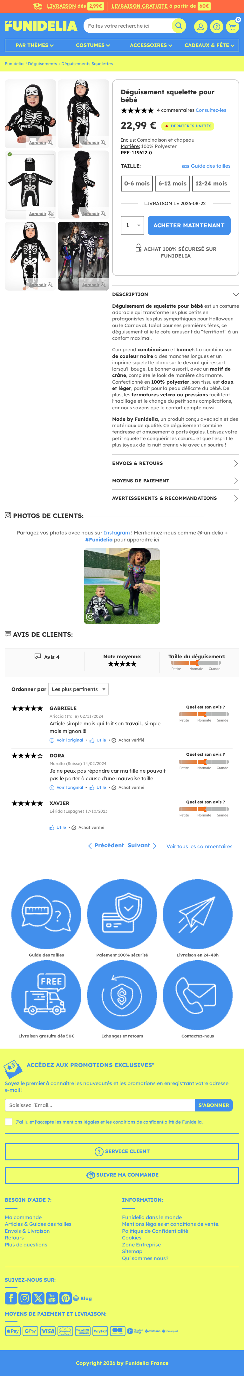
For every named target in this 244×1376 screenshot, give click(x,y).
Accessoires (148, 45)
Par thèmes (32, 45)
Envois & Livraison (27, 1231)
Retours (14, 1237)
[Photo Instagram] (122, 586)
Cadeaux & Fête (207, 45)
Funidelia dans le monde (152, 1217)
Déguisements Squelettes (87, 63)
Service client (127, 1151)
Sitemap (132, 1251)
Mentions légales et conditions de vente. (171, 1224)
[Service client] (216, 26)
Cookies (131, 1237)
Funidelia (14, 63)
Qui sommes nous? (145, 1258)
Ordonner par (28, 689)
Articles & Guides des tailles (38, 1224)
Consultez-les (211, 110)
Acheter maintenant (189, 225)
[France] (11, 1299)
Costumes (90, 45)
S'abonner (214, 1105)
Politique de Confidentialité (155, 1231)
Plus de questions (26, 1244)
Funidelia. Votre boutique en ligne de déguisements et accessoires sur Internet (41, 26)
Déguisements (42, 63)
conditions (124, 1122)
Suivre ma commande (127, 1174)
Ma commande (23, 1217)
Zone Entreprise (141, 1244)
